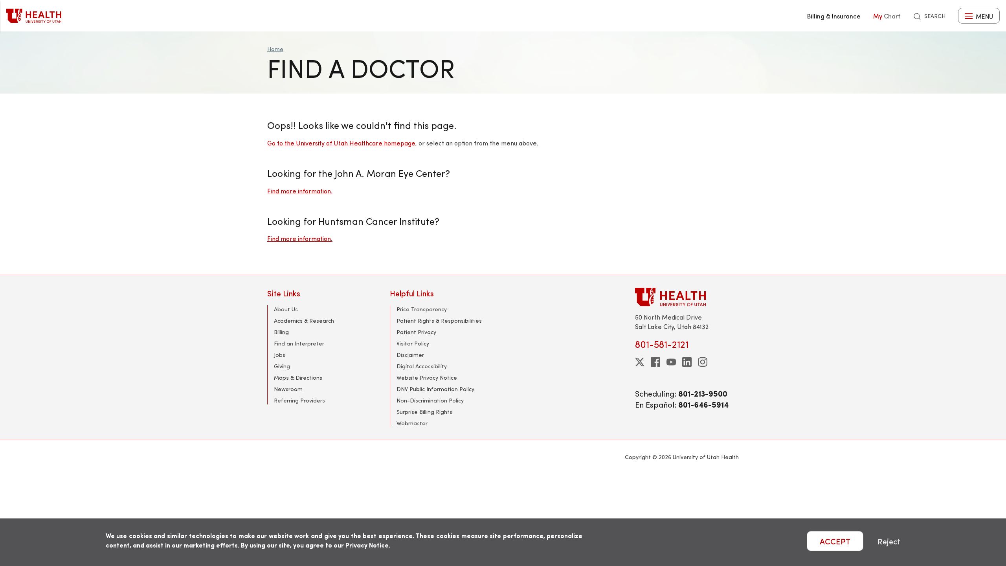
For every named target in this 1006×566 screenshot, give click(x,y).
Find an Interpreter (299, 343)
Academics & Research (304, 320)
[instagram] (702, 362)
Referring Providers (299, 400)
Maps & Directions (298, 377)
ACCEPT (835, 541)
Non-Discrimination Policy (430, 400)
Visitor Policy (413, 343)
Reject (888, 541)
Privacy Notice (367, 544)
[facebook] (655, 362)
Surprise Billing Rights (424, 411)
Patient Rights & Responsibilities (439, 320)
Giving (282, 366)
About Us (286, 309)
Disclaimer (410, 354)
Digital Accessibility (422, 366)
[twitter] (639, 362)
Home (275, 49)
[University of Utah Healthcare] (687, 297)
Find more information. (299, 191)
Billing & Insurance (834, 15)
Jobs (279, 354)
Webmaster (412, 423)
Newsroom (288, 389)
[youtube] (671, 362)
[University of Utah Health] (34, 15)
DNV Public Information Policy (435, 389)
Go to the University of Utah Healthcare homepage (341, 143)
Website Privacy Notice (427, 377)
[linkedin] (687, 362)
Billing (281, 332)
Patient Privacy (416, 332)
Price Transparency (422, 309)
